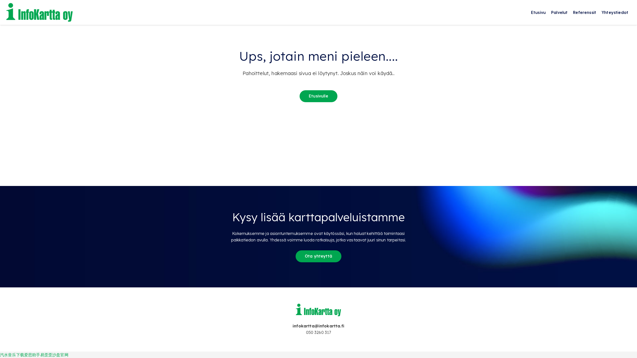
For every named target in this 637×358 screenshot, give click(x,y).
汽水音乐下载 (12, 354)
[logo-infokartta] (40, 12)
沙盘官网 (60, 354)
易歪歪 (46, 354)
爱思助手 (32, 354)
